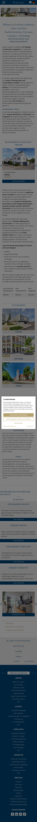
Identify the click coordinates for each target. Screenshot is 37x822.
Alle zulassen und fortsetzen (18, 415)
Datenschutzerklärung (9, 426)
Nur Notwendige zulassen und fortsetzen (18, 419)
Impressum (30, 426)
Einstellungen (18, 423)
